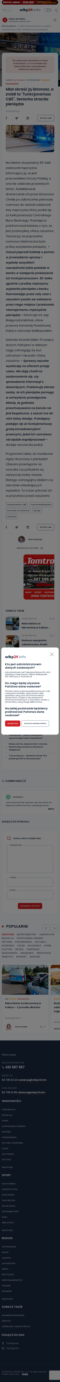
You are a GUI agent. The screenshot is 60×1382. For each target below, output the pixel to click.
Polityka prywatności (35, 723)
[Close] (52, 654)
